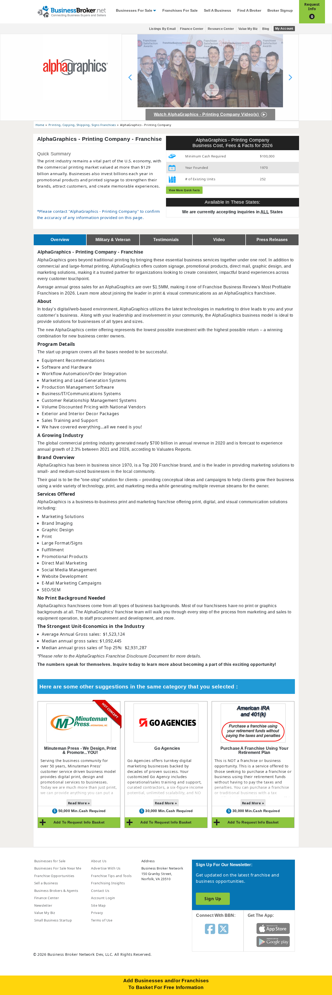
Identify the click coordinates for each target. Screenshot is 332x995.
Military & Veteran (113, 239)
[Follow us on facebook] (210, 928)
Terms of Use (101, 920)
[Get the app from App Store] (273, 928)
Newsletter (43, 905)
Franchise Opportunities (54, 875)
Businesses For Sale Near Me (57, 868)
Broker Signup (280, 10)
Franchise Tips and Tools (111, 875)
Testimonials (166, 239)
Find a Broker (249, 10)
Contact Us (100, 890)
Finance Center (191, 29)
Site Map (98, 905)
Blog (265, 29)
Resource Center (221, 29)
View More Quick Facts (184, 190)
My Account (284, 28)
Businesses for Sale (134, 10)
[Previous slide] (130, 77)
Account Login (103, 898)
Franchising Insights (108, 883)
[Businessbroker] (71, 11)
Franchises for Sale (180, 10)
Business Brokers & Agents (56, 890)
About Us (98, 861)
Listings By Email (162, 29)
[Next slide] (290, 77)
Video (219, 239)
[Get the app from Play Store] (273, 941)
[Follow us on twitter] (223, 928)
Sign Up (212, 898)
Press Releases (272, 239)
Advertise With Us (105, 868)
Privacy (97, 912)
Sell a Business (217, 10)
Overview (60, 239)
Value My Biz (248, 29)
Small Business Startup (53, 920)
